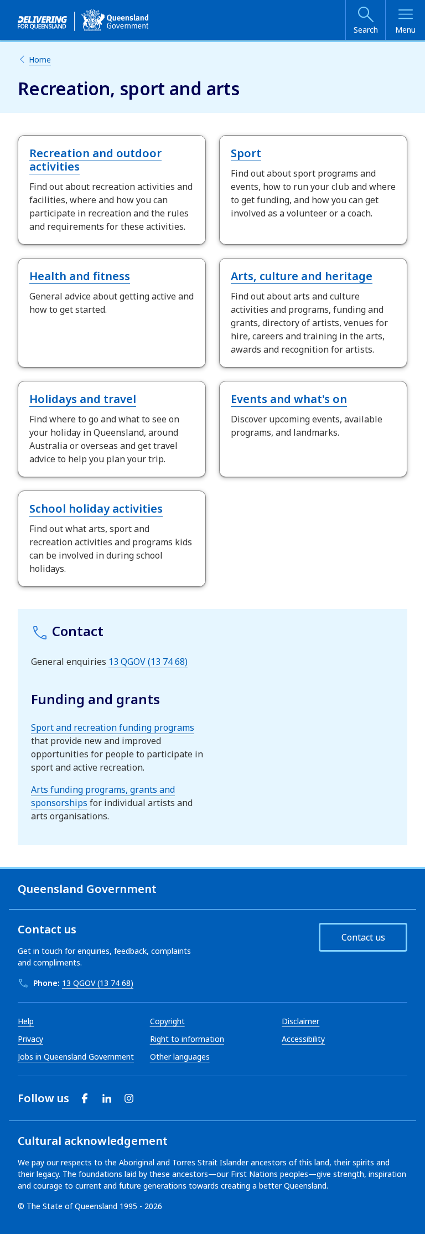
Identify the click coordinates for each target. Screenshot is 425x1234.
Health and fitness (79, 276)
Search (366, 29)
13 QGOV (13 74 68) (148, 661)
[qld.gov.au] (83, 20)
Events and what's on (289, 398)
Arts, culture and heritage (301, 276)
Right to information (187, 1039)
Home (40, 59)
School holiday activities (96, 508)
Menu (405, 29)
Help (26, 1021)
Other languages (180, 1056)
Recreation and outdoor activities (95, 160)
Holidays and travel (82, 398)
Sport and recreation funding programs (112, 727)
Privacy (30, 1039)
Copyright (167, 1021)
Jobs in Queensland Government (76, 1056)
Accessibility (303, 1039)
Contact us (363, 937)
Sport (246, 153)
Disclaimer (300, 1021)
